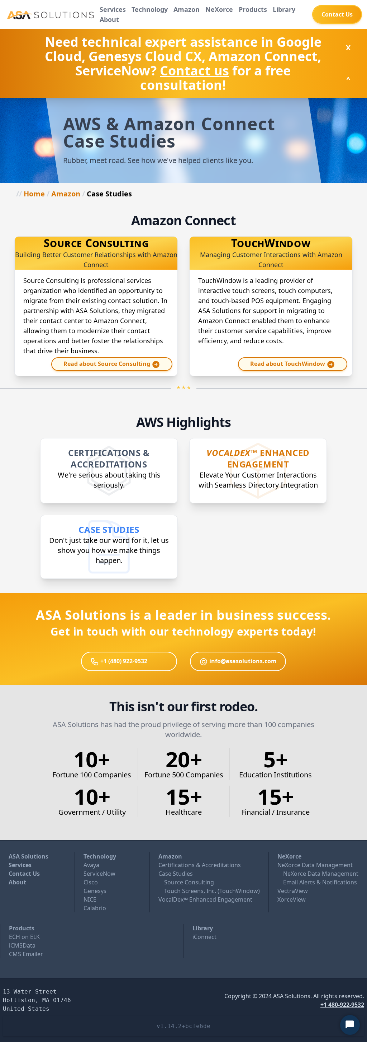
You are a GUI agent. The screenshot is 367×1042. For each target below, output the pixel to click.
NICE (90, 899)
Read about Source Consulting (107, 364)
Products (21, 928)
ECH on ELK (24, 937)
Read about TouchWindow (288, 364)
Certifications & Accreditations (199, 865)
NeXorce (289, 856)
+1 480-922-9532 (342, 1005)
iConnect (204, 937)
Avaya (91, 865)
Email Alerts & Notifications (320, 882)
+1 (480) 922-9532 (123, 661)
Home (34, 194)
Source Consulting (96, 243)
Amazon (65, 194)
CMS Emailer (26, 954)
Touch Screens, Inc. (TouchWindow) (212, 891)
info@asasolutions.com (242, 661)
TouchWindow (270, 243)
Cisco (91, 882)
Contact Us (24, 874)
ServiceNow (99, 874)
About (109, 19)
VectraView (292, 891)
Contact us (194, 70)
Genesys (95, 891)
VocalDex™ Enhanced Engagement (205, 899)
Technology (100, 856)
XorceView (291, 899)
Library (202, 928)
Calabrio (95, 908)
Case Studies (175, 874)
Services (20, 865)
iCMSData (22, 945)
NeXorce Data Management (315, 865)
